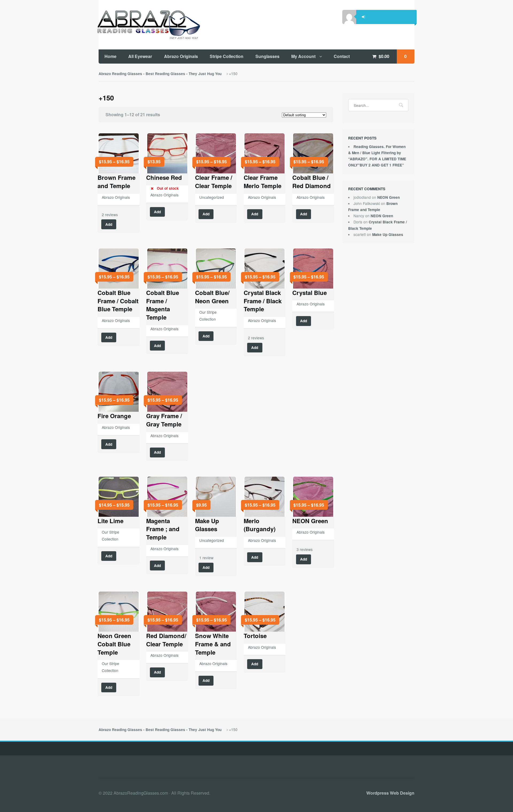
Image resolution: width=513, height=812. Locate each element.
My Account (303, 56)
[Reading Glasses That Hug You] (147, 24)
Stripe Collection (226, 56)
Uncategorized (211, 197)
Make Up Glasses (387, 234)
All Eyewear (140, 56)
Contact (342, 56)
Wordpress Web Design (390, 793)
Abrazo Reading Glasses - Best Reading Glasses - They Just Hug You (160, 73)
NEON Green (388, 197)
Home (110, 56)
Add (108, 224)
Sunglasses (267, 56)
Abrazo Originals (181, 56)
